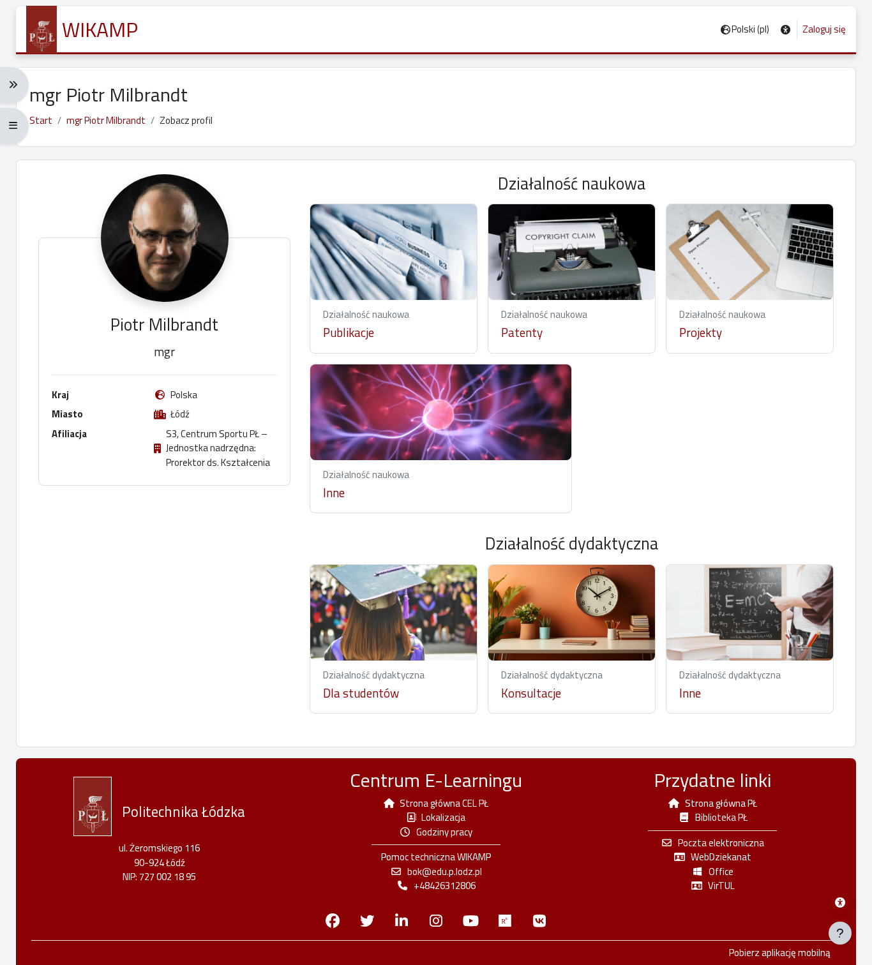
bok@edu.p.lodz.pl (444, 871)
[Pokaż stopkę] (840, 933)
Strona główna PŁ (721, 803)
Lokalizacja (443, 817)
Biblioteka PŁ (721, 817)
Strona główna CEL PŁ (444, 803)
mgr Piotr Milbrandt (106, 120)
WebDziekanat (721, 856)
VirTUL (721, 885)
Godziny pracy (444, 832)
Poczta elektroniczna (721, 842)
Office (721, 871)
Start (40, 120)
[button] (785, 30)
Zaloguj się (824, 29)
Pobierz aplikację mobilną (780, 953)
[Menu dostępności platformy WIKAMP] (840, 902)
